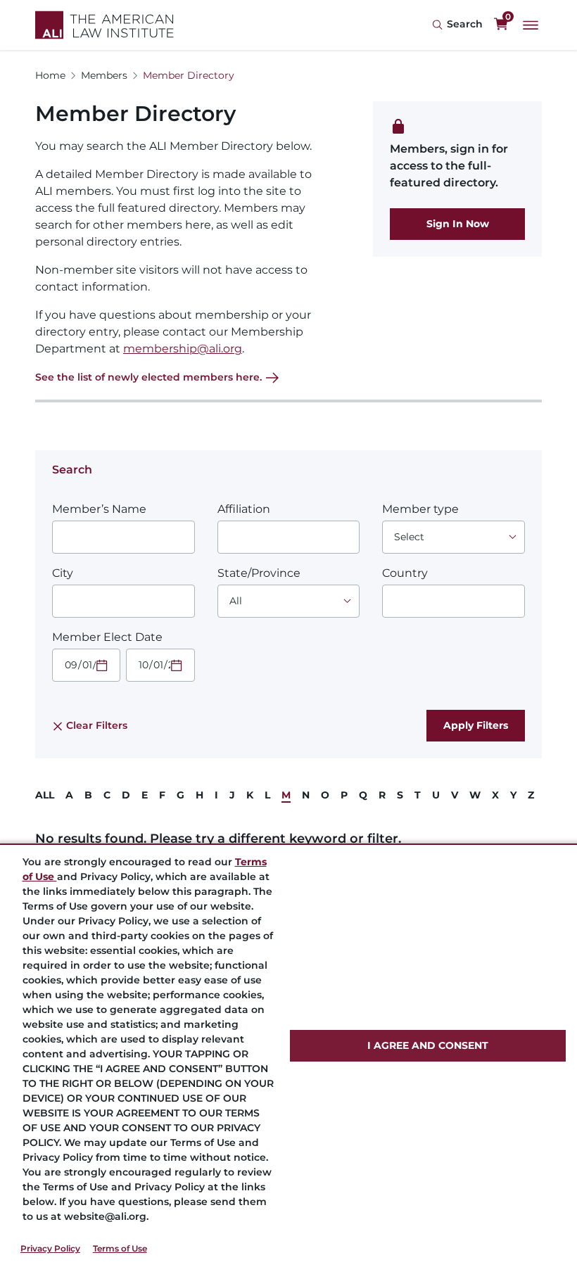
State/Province (258, 573)
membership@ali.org (182, 348)
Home (50, 75)
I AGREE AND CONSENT (427, 1045)
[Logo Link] (104, 25)
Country (405, 573)
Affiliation (243, 509)
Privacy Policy (50, 1248)
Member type (420, 509)
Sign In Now (457, 223)
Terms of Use (120, 1248)
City (62, 573)
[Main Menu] (530, 25)
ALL (44, 795)
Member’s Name (99, 509)
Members (104, 75)
